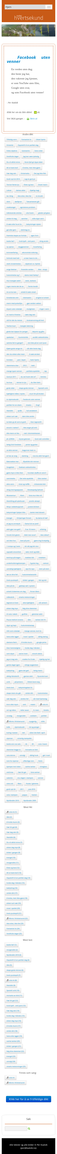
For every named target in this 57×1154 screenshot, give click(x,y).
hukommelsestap (27, 625)
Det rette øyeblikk (26, 478)
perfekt (44, 716)
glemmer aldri (37, 614)
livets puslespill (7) (13, 975)
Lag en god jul (29, 179)
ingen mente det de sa (15, 286)
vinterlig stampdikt (24, 738)
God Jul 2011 (11, 377)
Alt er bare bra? (12, 168)
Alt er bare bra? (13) (14, 873)
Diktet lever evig (33, 682)
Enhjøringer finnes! (24, 518)
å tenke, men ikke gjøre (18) (17, 898)
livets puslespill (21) (14, 913)
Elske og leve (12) (13, 868)
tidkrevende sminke (14, 213)
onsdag (9, 716)
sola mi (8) (13, 980)
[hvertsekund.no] (28, 17)
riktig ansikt (43, 241)
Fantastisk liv (26, 139)
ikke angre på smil (30, 427)
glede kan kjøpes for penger (17, 331)
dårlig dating (43, 637)
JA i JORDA (10, 439)
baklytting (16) (12, 888)
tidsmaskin (27, 298)
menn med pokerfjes (14, 303)
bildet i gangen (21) (14, 1046)
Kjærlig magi (34, 190)
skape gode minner (26, 388)
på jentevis (19, 682)
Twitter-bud (11, 326)
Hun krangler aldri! (14, 281)
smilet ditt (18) (12, 1031)
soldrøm (33, 716)
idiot (8, 201)
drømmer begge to (14, 750)
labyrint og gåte (38, 331)
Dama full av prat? (32, 524)
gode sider (10, 388)
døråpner (18, 201)
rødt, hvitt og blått (32, 552)
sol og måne (11, 710)
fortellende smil (12, 298)
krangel (9, 518)
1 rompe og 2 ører (13, 546)
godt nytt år (11, 789)
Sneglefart (10, 467)
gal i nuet (46, 755)
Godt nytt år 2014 (13, 179)
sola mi (45, 704)
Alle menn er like (13, 433)
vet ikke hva (11, 540)
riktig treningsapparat (15, 490)
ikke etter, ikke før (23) (15, 923)
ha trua (9, 382)
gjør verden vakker (34, 303)
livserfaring (37, 247)
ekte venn (10, 484)
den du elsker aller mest (16, 354)
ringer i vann (44, 309)
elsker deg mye (12, 608)
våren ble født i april (37, 733)
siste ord (10, 783)
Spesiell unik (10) (13, 990)
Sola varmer (35, 772)
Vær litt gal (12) (12, 1000)
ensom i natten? (13, 427)
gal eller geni (11, 230)
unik (8, 682)
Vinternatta (25, 173)
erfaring (43, 529)
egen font (34, 235)
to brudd (39, 196)
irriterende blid (39, 484)
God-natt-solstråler (42, 439)
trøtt (33, 365)
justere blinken (33, 507)
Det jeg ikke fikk (40, 173)
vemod (45, 563)
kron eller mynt (12, 704)
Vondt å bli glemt (13, 535)
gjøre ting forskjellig (41, 540)
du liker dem (35, 382)
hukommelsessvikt (29, 574)
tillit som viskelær (13, 631)
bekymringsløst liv (25, 687)
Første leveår (33, 286)
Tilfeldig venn (12, 139)
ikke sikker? (44, 535)
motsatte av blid (31, 750)
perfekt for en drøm (14, 405)
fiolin (40, 761)
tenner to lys (21, 382)
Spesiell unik (43, 388)
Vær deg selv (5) (12, 832)
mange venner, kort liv (32, 631)
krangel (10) (11, 857)
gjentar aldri (28, 676)
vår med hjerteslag (40, 699)
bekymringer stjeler (33, 224)
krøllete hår (29, 557)
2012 (25, 365)
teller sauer (24, 710)
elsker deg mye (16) (14, 1021)
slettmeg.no (25, 230)
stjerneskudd (19, 727)
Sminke (43, 377)
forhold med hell (13, 258)
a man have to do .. (31, 258)
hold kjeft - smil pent (27, 241)
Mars (19, 783)
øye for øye (30, 569)
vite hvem (30, 213)
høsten (34, 795)
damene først (12, 642)
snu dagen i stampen (25, 778)
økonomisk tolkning (29, 252)
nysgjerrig (32, 721)
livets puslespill (12, 580)
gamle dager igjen (13, 665)
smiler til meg (12, 218)
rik (26, 744)
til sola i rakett (12, 614)
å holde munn (26, 642)
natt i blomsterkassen (32, 433)
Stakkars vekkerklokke (27, 467)
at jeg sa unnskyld (13, 524)
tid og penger (34, 727)
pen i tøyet (21, 360)
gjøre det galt (24, 670)
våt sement (43, 603)
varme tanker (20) (13, 1041)
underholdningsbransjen (16, 563)
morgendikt (21, 716)
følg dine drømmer (30, 608)
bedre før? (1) (12, 945)
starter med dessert (37, 512)
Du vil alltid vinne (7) (14, 842)
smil (24, 704)
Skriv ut (33, 118)
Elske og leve (28, 185)
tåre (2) (9, 817)
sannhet (24, 218)
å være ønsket (34, 354)
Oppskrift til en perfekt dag (28, 145)
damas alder (20, 190)
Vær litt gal (22, 772)
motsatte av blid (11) (14, 995)
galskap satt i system (27, 586)
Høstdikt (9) (11, 985)
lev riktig (10, 196)
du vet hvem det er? (28, 377)
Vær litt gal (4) (12, 827)
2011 (22, 789)
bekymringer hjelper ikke (16, 512)
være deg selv (30, 314)
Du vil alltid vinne (13, 162)
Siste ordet (38, 151)
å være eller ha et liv (14, 224)
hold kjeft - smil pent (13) (16, 1005)
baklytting (10, 670)
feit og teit (42, 580)
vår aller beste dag (34, 348)
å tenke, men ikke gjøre (31, 168)
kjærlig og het (44, 659)
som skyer (10, 653)
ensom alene (37, 653)
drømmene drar (12, 365)
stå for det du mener (14, 320)
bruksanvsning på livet (35, 320)
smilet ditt (29, 693)
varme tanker (30, 766)
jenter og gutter (31, 444)
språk (20, 411)
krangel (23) (11, 1056)
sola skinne (11, 755)
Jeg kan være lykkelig (31, 156)
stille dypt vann (38, 218)
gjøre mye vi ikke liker (15, 473)
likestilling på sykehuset (16, 501)
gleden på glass (44, 213)
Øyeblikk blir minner (31, 461)
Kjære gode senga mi (14, 348)
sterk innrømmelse (14, 264)
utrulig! (22, 755)
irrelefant (42, 557)
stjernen (10, 738)
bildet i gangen (28, 580)
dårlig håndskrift (13, 676)
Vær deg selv (11, 173)
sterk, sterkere (30, 281)
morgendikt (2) (12, 950)
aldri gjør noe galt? (14, 529)
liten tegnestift (36, 422)
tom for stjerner (12, 761)
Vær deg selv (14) (13, 1011)
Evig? (38, 405)
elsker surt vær (12, 416)
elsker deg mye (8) (13, 847)
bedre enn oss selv (14, 744)
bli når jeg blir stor (31, 546)
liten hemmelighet (13, 648)
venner (40, 778)
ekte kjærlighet (28, 603)
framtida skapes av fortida (16, 235)
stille (43, 721)
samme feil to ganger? (15, 343)
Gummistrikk (23, 337)
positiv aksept (34, 501)
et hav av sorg (12, 456)
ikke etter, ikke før (24, 196)
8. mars (36, 710)
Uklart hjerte (40, 139)
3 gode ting (34, 563)
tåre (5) (9, 965)
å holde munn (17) (13, 1026)
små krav (10, 772)
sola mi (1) (13, 812)
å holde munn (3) (13, 822)
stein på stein (44, 569)
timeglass (43, 766)
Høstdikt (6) (11, 837)
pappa (24, 795)
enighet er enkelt (42, 298)
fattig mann (37, 670)
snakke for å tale (28, 659)
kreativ (28, 405)
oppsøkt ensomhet (14, 552)
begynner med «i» (29, 450)
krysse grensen (24, 439)
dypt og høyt (11, 625)
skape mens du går (14, 693)
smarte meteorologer (27, 597)
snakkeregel (11, 207)
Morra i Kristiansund (16, 721)
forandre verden (27, 269)
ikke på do (10, 586)
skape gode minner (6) (15, 970)
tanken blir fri (40, 620)
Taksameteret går (32, 201)
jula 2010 (31, 789)
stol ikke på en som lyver (37, 343)
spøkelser (10, 337)
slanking (25, 456)
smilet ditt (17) (12, 893)
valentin (10, 778)
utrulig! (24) (11, 1061)
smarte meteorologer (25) (16, 1066)
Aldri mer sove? (30, 535)
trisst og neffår (24, 484)
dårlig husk (34, 755)
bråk (8, 727)
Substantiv (26, 151)
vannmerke (11, 478)
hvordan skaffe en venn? (37, 473)
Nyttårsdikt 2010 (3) (14, 955)
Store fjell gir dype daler (34, 162)
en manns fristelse (13, 314)
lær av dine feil (12, 574)
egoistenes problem (27, 207)
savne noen (23, 653)
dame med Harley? (32, 275)
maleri (33, 704)
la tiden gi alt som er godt (16, 422)
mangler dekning (26, 326)
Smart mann (42, 185)
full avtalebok (31, 411)
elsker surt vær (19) (14, 903)
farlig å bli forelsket (14, 444)
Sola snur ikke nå (35, 495)
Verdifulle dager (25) (14, 934)
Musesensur (11, 495)
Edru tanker (42, 478)
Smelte (46, 710)
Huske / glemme (32, 783)
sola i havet (42, 744)
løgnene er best (12, 603)
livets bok (10, 687)
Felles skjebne (12, 151)
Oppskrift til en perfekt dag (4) (18, 960)
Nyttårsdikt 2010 (13, 800)
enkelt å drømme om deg (16, 591)
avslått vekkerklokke (40, 337)
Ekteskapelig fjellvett (35, 490)
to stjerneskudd (12, 399)
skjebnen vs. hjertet (32, 264)
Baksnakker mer (13, 461)
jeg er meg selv (12, 659)
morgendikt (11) (12, 863)
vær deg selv (11, 699)
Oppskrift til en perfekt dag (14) (18, 878)
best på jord (24, 540)
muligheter (31, 309)
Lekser (9, 190)
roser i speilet (28, 637)
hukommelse (43, 693)
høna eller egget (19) (14, 1036)
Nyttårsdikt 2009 (30, 800)
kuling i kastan (12, 733)
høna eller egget (13, 637)
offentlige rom (28, 761)
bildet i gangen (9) (13, 852)
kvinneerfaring (12, 252)
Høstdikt (10, 411)
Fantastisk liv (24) (13, 928)
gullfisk (24, 614)
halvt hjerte (34, 360)
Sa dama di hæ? (42, 518)
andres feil (24, 699)
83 (33, 744)
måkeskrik (10, 597)
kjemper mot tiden (14, 766)
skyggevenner (23, 247)
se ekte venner (12, 450)
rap (45, 371)
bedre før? (10, 241)
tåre (29, 620)
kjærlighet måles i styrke (16, 394)
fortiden (10, 360)
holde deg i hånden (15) (15, 883)
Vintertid (10, 145)
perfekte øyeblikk (33, 371)
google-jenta (41, 642)
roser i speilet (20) (13, 908)
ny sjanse (10, 247)
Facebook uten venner (31, 399)
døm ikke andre (28, 416)
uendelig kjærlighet (14, 569)
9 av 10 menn (30, 529)
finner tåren (34, 591)
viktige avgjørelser (31, 665)
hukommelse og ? (13, 275)
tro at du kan (11, 292)
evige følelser (12, 269)
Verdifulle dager (13, 156)
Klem (22, 495)
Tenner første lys (13, 185)
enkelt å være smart (28, 292)
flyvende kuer (42, 676)
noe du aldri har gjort (41, 456)
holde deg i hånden (32, 648)
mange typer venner (14, 371)
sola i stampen (12, 795)
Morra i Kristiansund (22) (18, 918)
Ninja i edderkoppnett (15, 507)
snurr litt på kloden (36, 394)
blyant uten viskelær (14, 309)
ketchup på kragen (14, 557)
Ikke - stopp (42, 269)
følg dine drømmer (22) (15, 1051)
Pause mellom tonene (15, 620)
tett (23, 733)
